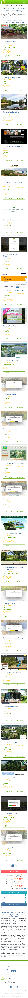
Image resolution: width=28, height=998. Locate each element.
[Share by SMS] (22, 5)
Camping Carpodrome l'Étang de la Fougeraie (13, 568)
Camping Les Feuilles (10, 707)
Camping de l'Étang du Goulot (13, 463)
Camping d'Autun (9, 604)
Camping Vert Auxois (10, 326)
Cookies (13, 971)
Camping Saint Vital (10, 742)
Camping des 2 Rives (10, 813)
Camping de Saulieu (10, 429)
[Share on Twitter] (11, 5)
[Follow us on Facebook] (11, 986)
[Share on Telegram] (17, 5)
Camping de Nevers (10, 499)
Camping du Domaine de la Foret (12, 147)
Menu (23, 2)
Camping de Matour (10, 848)
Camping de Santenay (10, 394)
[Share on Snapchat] (14, 5)
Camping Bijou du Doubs (11, 220)
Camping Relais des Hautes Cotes (12, 255)
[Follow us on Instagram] (17, 986)
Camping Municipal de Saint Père (12, 183)
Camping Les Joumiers (11, 112)
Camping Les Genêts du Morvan (11, 42)
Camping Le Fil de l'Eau (11, 360)
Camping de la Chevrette (11, 778)
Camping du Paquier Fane (12, 672)
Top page (24, 989)
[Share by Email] (19, 5)
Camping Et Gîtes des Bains (12, 533)
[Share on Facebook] (9, 5)
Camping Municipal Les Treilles (13, 290)
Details (21, 56)
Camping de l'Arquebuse (11, 78)
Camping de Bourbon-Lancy (13, 638)
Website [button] (9, 56)
